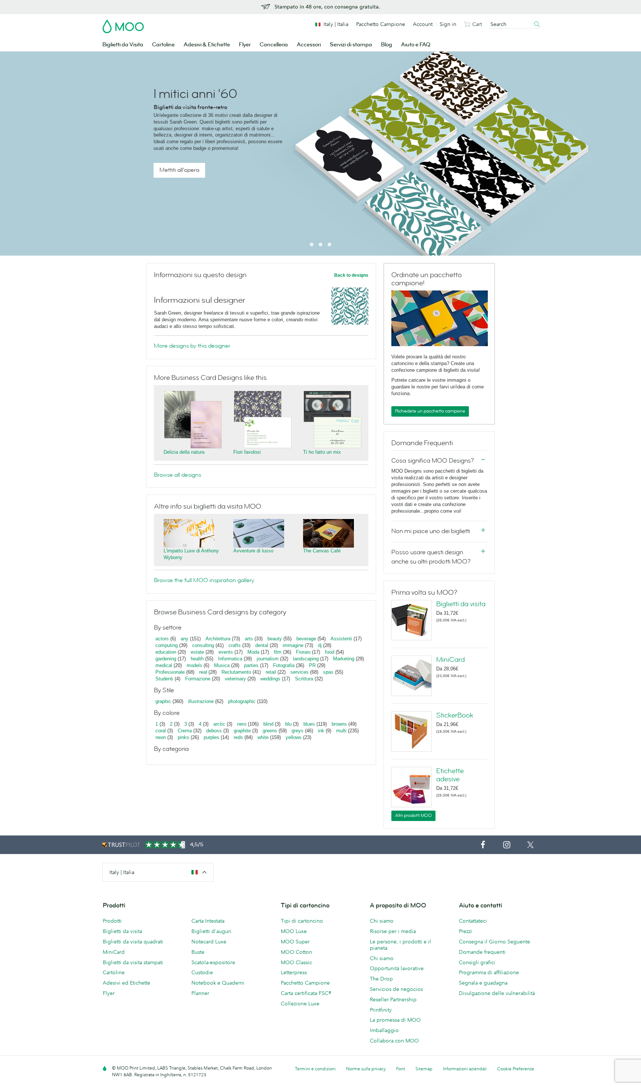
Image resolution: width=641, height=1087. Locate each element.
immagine (293, 645)
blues (309, 724)
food (329, 652)
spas (328, 672)
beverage (306, 638)
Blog (386, 44)
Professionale (170, 672)
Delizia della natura (184, 452)
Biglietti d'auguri (211, 931)
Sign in (448, 24)
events (225, 652)
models (194, 665)
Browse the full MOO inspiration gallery (204, 580)
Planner (200, 993)
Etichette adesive (450, 775)
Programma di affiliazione (489, 972)
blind (268, 724)
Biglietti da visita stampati (133, 962)
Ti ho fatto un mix (322, 452)
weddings (270, 679)
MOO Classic (296, 962)
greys (297, 730)
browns (339, 724)
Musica (222, 665)
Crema (185, 730)
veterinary (235, 679)
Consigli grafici (477, 962)
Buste (197, 952)
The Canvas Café (322, 551)
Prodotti (112, 920)
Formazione (197, 679)
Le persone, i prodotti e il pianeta (400, 944)
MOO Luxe (294, 931)
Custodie (202, 972)
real (203, 672)
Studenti (164, 679)
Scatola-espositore (213, 962)
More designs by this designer (192, 346)
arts (249, 638)
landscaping (306, 658)
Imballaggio (384, 1030)
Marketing (343, 658)
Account (423, 24)
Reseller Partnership (393, 999)
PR (312, 665)
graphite (242, 730)
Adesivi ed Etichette (126, 982)
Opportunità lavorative (397, 968)
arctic (219, 724)
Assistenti (341, 638)
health (197, 658)
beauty (274, 638)
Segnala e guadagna (483, 982)
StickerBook (454, 715)
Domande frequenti (482, 952)
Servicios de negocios (396, 989)
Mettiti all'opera (179, 170)
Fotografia (284, 665)
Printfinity (381, 1009)
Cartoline (163, 44)
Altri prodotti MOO (413, 815)
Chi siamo (382, 920)
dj (320, 645)
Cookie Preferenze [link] (515, 1068)
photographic (242, 701)
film (278, 652)
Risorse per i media (393, 931)
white (263, 737)
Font (400, 1068)
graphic (163, 701)
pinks (183, 737)
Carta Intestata (207, 920)
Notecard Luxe (208, 941)
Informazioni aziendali (465, 1068)
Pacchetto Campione (380, 24)
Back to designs (351, 275)
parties (251, 665)
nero (241, 724)
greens (270, 730)
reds (238, 737)
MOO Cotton (296, 952)
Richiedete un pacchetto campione (430, 411)
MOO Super (295, 941)
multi (341, 730)
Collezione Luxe (300, 1003)
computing (166, 645)
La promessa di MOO (395, 1020)
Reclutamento (236, 672)
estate (197, 652)
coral (160, 730)
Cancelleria (274, 44)
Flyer (245, 44)
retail (271, 672)
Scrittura (304, 679)
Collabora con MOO (394, 1040)
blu (288, 724)
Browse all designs (177, 475)
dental (261, 645)
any (184, 638)
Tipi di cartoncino (302, 920)
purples (211, 737)
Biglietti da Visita (122, 44)
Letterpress (294, 972)
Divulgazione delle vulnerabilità (497, 993)
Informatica (230, 658)
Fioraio (303, 652)
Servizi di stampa (351, 44)
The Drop (381, 978)
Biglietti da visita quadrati (133, 941)
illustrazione (201, 701)
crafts (235, 645)
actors (162, 638)
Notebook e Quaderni (217, 982)
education (165, 652)
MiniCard (450, 659)
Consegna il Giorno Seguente (494, 941)
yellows (294, 737)
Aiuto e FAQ (415, 44)
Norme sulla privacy (366, 1068)
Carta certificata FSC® (306, 993)
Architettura (218, 638)
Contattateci (473, 920)
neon (160, 737)
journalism (268, 658)
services (299, 672)
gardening (165, 658)
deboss (214, 730)
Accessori (309, 44)
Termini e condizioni (315, 1068)
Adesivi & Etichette (207, 44)
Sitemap (424, 1068)
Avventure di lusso (253, 551)
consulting (203, 645)
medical (163, 665)
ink (321, 730)
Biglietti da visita (461, 604)
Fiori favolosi (247, 452)
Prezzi (465, 931)
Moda (253, 652)
